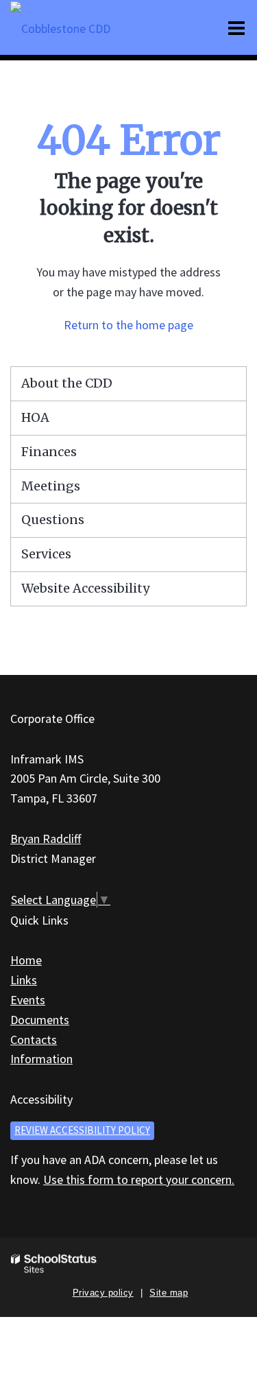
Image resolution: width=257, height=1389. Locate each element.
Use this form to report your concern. (138, 1179)
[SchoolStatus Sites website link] (54, 1264)
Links (23, 980)
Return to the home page (128, 325)
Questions (52, 519)
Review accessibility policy (82, 1130)
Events (27, 1000)
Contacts (33, 1039)
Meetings (50, 486)
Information (41, 1059)
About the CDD (66, 383)
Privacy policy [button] (103, 1292)
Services (46, 554)
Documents (39, 1020)
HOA (35, 417)
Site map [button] (168, 1292)
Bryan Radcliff (45, 838)
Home (26, 960)
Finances (49, 452)
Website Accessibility (85, 588)
